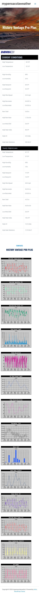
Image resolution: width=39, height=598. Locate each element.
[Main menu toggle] (35, 4)
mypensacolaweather (16, 4)
